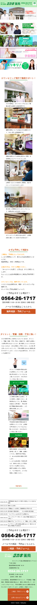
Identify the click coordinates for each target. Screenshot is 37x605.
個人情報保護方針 (26, 561)
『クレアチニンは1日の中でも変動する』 (19, 514)
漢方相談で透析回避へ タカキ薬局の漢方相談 (21, 511)
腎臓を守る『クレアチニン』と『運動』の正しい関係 (22, 521)
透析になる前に (12, 505)
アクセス (34, 561)
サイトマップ (16, 561)
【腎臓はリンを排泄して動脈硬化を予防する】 (20, 508)
